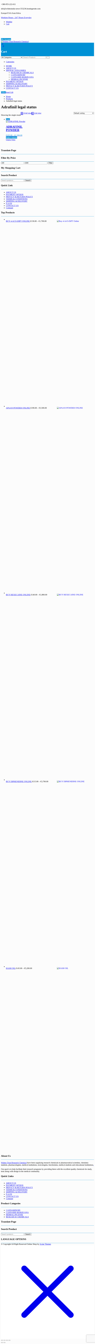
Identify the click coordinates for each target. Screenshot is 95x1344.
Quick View (10, 140)
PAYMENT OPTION (14, 81)
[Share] (7, 1340)
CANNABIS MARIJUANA (22, 77)
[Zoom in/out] (2, 1340)
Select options (11, 137)
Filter (50, 163)
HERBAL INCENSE (19, 79)
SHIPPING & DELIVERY (16, 84)
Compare (9, 208)
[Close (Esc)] (9, 1340)
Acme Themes (45, 1244)
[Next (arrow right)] (4, 1342)
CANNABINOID (18, 75)
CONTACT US (12, 88)
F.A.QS (9, 203)
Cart (7, 24)
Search (27, 180)
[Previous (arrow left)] (2, 1342)
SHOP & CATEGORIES (16, 70)
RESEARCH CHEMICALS (22, 73)
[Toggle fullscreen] (4, 1340)
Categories (10, 62)
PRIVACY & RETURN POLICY (19, 86)
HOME (9, 66)
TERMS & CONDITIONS (16, 199)
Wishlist (9, 22)
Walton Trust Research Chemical (14, 1163)
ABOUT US (11, 68)
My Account (6, 39)
